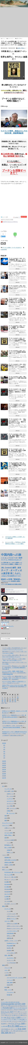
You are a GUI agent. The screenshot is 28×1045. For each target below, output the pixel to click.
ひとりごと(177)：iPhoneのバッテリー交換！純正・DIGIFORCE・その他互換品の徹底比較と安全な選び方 (14, 667)
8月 (4, 745)
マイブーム (18, 1023)
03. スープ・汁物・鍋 (10, 877)
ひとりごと (7, 1012)
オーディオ (7, 908)
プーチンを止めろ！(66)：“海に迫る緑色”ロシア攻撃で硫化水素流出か (17, 378)
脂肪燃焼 (7, 857)
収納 (6, 815)
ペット (8, 842)
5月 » (6, 703)
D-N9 (17, 1002)
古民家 (8, 850)
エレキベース (10, 960)
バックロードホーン (12, 931)
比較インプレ (10, 1031)
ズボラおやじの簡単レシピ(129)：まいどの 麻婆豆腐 (15, 537)
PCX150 (8, 1008)
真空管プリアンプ (11, 918)
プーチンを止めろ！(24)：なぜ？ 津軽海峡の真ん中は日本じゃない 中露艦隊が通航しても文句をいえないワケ (17, 465)
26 (5, 701)
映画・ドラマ (8, 989)
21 (10, 700)
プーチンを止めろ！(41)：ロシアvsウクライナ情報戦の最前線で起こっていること (17, 352)
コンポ (8, 911)
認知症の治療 (8, 862)
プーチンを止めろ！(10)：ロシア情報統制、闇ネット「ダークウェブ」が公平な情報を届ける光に (17, 260)
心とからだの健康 (9, 840)
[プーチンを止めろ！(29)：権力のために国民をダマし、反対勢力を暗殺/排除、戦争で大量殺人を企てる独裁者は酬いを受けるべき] (4, 505)
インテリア (10, 798)
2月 (4, 757)
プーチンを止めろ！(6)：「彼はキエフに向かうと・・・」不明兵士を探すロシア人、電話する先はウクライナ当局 (17, 421)
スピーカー (7, 921)
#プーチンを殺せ (6, 247)
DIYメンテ (5, 1006)
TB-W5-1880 (9, 1009)
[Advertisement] (14, 22)
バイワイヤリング (16, 1021)
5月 (4, 751)
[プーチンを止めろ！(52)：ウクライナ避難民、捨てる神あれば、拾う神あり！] (4, 328)
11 (2, 698)
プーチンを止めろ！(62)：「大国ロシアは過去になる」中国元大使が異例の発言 (17, 479)
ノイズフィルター (11, 913)
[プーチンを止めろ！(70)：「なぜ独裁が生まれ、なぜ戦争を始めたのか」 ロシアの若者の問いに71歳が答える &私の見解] (4, 301)
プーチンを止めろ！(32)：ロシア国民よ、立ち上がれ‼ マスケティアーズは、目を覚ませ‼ (17, 491)
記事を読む (18, 268)
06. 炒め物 (7, 884)
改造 (6, 818)
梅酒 (3, 1030)
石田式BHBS (10, 933)
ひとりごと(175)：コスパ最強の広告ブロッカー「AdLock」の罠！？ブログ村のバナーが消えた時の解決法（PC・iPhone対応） (14, 678)
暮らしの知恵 (8, 847)
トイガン (7, 972)
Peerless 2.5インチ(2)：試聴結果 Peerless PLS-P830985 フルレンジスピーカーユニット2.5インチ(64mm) (14, 733)
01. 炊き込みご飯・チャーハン (12, 872)
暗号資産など (8, 845)
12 (5, 698)
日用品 (8, 810)
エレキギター (10, 958)
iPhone (22, 1005)
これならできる (19, 1009)
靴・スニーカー (11, 813)
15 (12, 698)
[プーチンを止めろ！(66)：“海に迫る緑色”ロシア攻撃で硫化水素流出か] (4, 379)
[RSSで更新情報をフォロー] (4, 243)
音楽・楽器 (7, 955)
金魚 (13, 1032)
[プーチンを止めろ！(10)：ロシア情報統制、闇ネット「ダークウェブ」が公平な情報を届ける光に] (4, 261)
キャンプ (19, 1015)
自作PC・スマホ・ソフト (11, 940)
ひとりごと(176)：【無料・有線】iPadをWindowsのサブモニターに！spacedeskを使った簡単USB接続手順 (14, 673)
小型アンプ (14, 1029)
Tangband (3, 1009)
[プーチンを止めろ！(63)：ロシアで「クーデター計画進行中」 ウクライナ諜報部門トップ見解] (4, 341)
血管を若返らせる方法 (10, 860)
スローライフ (5, 825)
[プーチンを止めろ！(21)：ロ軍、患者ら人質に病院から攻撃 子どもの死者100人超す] (4, 452)
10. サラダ (7, 894)
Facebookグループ (12, 943)
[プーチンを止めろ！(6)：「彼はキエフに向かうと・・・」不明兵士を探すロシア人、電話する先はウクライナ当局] (4, 422)
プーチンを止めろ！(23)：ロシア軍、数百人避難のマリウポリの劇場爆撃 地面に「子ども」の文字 (17, 436)
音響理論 (9, 938)
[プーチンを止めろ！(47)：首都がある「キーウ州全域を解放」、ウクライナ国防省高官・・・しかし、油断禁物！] (4, 522)
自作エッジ (10, 935)
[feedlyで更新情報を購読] (2, 243)
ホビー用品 (10, 806)
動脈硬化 (7, 1029)
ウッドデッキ (8, 788)
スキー (6, 970)
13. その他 (7, 901)
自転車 (8, 985)
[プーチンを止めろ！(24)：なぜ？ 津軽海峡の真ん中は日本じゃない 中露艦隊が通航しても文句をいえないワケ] (4, 465)
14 (10, 698)
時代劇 (8, 994)
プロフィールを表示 (14, 615)
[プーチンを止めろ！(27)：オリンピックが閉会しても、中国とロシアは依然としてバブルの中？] (4, 407)
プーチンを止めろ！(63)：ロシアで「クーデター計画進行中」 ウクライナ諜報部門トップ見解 (18, 340)
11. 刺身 (7, 896)
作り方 (4, 867)
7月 (4, 747)
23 (15, 700)
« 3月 (2, 703)
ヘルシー (4, 855)
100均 (12, 1002)
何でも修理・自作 (9, 791)
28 (10, 701)
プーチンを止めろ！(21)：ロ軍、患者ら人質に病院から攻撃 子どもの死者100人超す (18, 450)
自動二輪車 (10, 982)
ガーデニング (10, 803)
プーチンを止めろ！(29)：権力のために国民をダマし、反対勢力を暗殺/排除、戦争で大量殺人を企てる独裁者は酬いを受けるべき (17, 505)
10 (17, 697)
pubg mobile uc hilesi (15, 735)
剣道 (6, 987)
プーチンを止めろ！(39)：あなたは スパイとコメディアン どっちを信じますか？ (17, 287)
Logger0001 (4, 249)
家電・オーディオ (11, 808)
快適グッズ (10, 852)
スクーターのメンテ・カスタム (15, 977)
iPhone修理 (10, 945)
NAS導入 (9, 948)
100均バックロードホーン (13, 926)
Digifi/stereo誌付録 (9, 1004)
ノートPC (20, 1019)
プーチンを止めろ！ (16, 247)
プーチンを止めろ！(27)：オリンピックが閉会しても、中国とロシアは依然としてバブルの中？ (17, 406)
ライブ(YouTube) (11, 962)
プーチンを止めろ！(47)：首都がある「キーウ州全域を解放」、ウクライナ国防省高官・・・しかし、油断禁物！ (17, 521)
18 (2, 700)
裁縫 (6, 820)
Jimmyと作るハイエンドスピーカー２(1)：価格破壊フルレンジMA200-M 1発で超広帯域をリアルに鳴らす (14, 686)
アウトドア (7, 967)
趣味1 (3, 906)
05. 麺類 (7, 882)
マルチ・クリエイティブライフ (11, 2)
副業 (6, 837)
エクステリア (10, 801)
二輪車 (6, 975)
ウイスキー (10, 1013)
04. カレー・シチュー (10, 879)
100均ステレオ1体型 (12, 923)
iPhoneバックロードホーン (14, 928)
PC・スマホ (10, 796)
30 (15, 701)
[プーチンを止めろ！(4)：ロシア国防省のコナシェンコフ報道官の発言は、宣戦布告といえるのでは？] (4, 392)
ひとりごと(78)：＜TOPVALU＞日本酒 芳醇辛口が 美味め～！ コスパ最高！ (15, 543)
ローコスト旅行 (9, 832)
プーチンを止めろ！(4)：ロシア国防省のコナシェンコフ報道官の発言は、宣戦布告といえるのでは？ (17, 391)
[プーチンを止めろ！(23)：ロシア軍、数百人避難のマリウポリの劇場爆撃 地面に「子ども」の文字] (4, 437)
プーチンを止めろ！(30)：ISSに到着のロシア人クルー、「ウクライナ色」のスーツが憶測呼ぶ (17, 366)
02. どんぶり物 (8, 874)
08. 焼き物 (7, 889)
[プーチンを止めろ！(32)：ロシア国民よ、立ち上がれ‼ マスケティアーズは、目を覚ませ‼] (4, 493)
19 (5, 700)
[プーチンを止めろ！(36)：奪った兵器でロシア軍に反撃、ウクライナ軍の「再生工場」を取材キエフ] (4, 315)
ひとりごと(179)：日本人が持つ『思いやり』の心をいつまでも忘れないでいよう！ (17, 274)
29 (12, 701)
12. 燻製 (7, 899)
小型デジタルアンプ (12, 916)
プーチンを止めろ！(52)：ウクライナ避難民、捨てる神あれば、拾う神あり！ (17, 327)
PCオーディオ (17, 1007)
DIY (3, 786)
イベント (7, 830)
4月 (4, 753)
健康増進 (22, 1026)
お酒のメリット (9, 828)
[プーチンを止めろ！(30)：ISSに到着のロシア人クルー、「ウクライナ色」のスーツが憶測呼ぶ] (4, 367)
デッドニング (11, 1019)
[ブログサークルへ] (14, 590)
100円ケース (10, 793)
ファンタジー (10, 992)
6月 (4, 749)
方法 (21, 1029)
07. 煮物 (7, 886)
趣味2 (3, 965)
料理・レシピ (5, 869)
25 (2, 701)
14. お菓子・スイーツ (10, 903)
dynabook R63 (15, 1005)
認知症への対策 (9, 864)
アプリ (17, 1011)
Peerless (24, 1007)
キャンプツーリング (7, 823)
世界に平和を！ (22, 48)
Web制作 (9, 950)
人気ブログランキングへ (7, 626)
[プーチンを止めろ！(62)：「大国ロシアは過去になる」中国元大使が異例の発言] (4, 480)
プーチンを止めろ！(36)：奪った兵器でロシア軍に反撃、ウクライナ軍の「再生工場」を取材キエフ (17, 314)
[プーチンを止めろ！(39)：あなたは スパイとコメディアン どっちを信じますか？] (4, 288)
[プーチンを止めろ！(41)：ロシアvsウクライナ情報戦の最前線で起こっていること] (4, 353)
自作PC (18, 1030)
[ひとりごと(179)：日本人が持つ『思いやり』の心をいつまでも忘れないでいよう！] (4, 275)
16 (15, 698)
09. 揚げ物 (7, 891)
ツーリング (10, 980)
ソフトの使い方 (11, 953)
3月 (4, 755)
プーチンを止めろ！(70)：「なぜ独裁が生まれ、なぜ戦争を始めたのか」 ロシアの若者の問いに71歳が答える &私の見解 (17, 300)
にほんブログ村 (5, 622)
